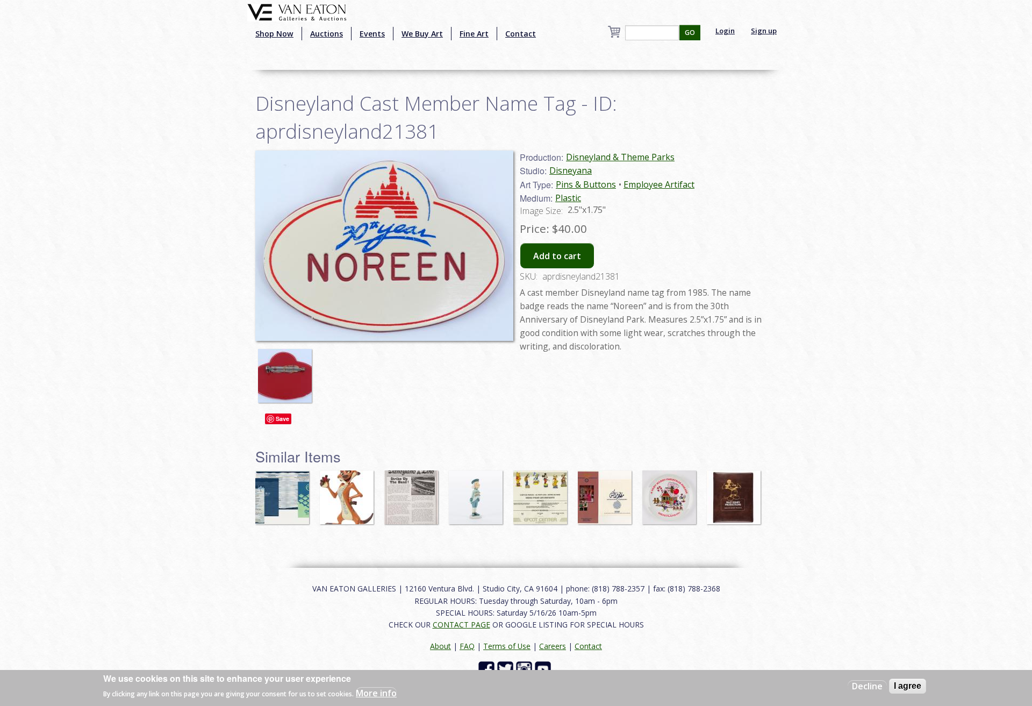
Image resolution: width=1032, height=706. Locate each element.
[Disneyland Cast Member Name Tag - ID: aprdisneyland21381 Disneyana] (384, 245)
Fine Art (474, 33)
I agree (907, 685)
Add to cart (557, 256)
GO (690, 32)
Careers (552, 646)
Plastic (568, 198)
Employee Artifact (659, 184)
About (440, 646)
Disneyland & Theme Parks (620, 157)
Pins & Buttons (586, 184)
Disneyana (570, 170)
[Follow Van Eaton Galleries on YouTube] (544, 669)
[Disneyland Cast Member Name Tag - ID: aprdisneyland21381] (287, 370)
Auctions (326, 33)
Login (725, 30)
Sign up (764, 30)
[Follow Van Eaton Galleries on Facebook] (487, 669)
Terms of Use (507, 646)
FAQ (467, 646)
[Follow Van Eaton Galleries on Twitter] (506, 669)
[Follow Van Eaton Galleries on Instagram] (525, 669)
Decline (867, 686)
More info (376, 693)
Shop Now (274, 33)
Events (372, 33)
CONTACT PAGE (461, 624)
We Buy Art (422, 33)
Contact (520, 33)
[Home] (297, 11)
